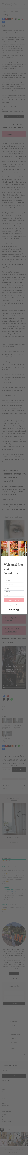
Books (8, 591)
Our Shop (8, 595)
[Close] (25, 542)
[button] (14, 591)
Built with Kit (14, 609)
